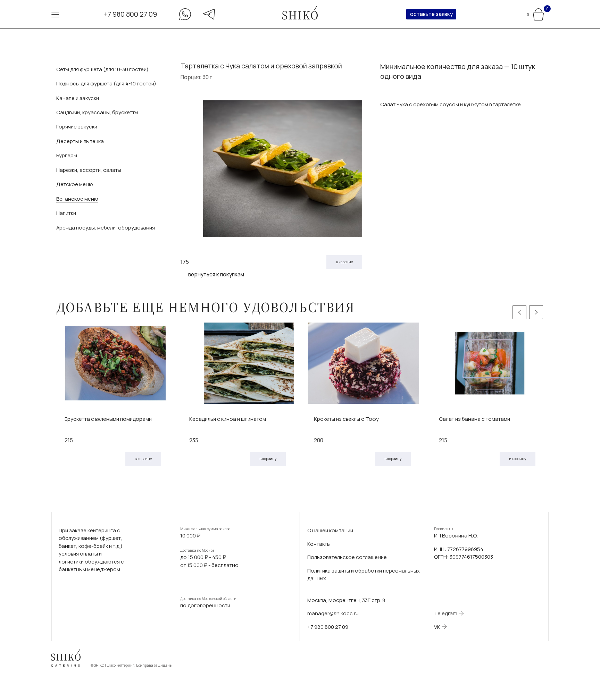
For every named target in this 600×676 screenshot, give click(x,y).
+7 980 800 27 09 (130, 14)
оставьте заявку (431, 14)
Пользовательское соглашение (347, 556)
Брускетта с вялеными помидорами (108, 418)
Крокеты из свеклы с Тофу (346, 418)
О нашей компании (330, 530)
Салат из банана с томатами (474, 418)
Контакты (319, 543)
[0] (538, 13)
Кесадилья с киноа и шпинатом (227, 418)
